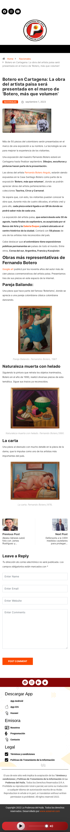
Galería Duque (31, 226)
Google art (8, 269)
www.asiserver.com (50, 811)
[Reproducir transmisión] (21, 826)
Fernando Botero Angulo (37, 172)
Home (10, 58)
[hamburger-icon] (64, 49)
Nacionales (25, 58)
